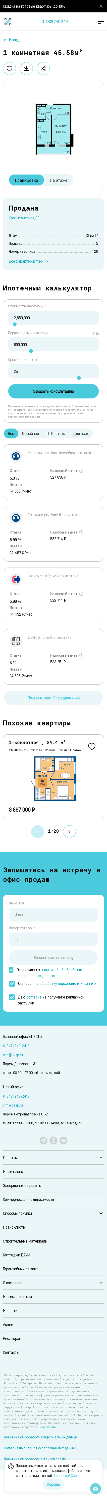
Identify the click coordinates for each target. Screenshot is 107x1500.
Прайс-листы (14, 1227)
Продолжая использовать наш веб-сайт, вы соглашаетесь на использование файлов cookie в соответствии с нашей (54, 1471)
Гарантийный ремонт (20, 1268)
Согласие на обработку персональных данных (40, 1448)
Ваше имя (16, 903)
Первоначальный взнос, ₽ (28, 333)
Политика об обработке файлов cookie (35, 1459)
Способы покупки (17, 1213)
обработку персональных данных (68, 983)
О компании (12, 1282)
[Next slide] (69, 831)
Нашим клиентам (17, 1296)
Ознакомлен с (49, 972)
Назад (14, 39)
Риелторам (12, 1338)
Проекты (10, 1157)
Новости (10, 1310)
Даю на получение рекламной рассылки (51, 1000)
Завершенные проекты (22, 1185)
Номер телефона (22, 928)
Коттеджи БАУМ (16, 1254)
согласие (34, 997)
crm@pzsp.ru (13, 1055)
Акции (8, 1324)
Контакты (11, 1352)
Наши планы (13, 1171)
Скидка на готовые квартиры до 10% (34, 6)
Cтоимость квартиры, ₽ (27, 306)
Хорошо (53, 1484)
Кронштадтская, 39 (24, 218)
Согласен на (57, 983)
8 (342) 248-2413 (55, 21)
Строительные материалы (25, 1241)
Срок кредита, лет (23, 359)
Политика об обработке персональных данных (41, 1437)
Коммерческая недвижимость (28, 1199)
